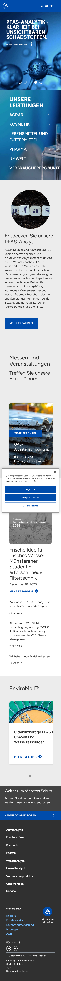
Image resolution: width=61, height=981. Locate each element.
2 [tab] (33, 777)
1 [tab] (29, 777)
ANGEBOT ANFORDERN (20, 815)
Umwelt (17, 158)
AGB (9, 934)
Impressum (13, 929)
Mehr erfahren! (21, 591)
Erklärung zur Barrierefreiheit (20, 960)
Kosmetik (19, 124)
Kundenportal (14, 920)
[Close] (55, 471)
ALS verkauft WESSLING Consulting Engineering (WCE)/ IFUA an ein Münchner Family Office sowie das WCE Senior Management (29, 631)
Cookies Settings (30, 505)
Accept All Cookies (30, 497)
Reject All (30, 489)
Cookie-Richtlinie (14, 964)
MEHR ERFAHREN (16, 44)
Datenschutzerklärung (20, 925)
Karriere (11, 916)
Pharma (18, 149)
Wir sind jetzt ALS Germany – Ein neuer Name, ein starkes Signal (29, 604)
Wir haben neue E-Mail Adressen (29, 656)
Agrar (16, 114)
